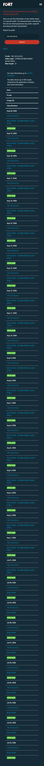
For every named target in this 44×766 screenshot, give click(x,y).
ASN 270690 (11, 593)
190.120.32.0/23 (13, 116)
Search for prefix (9, 30)
